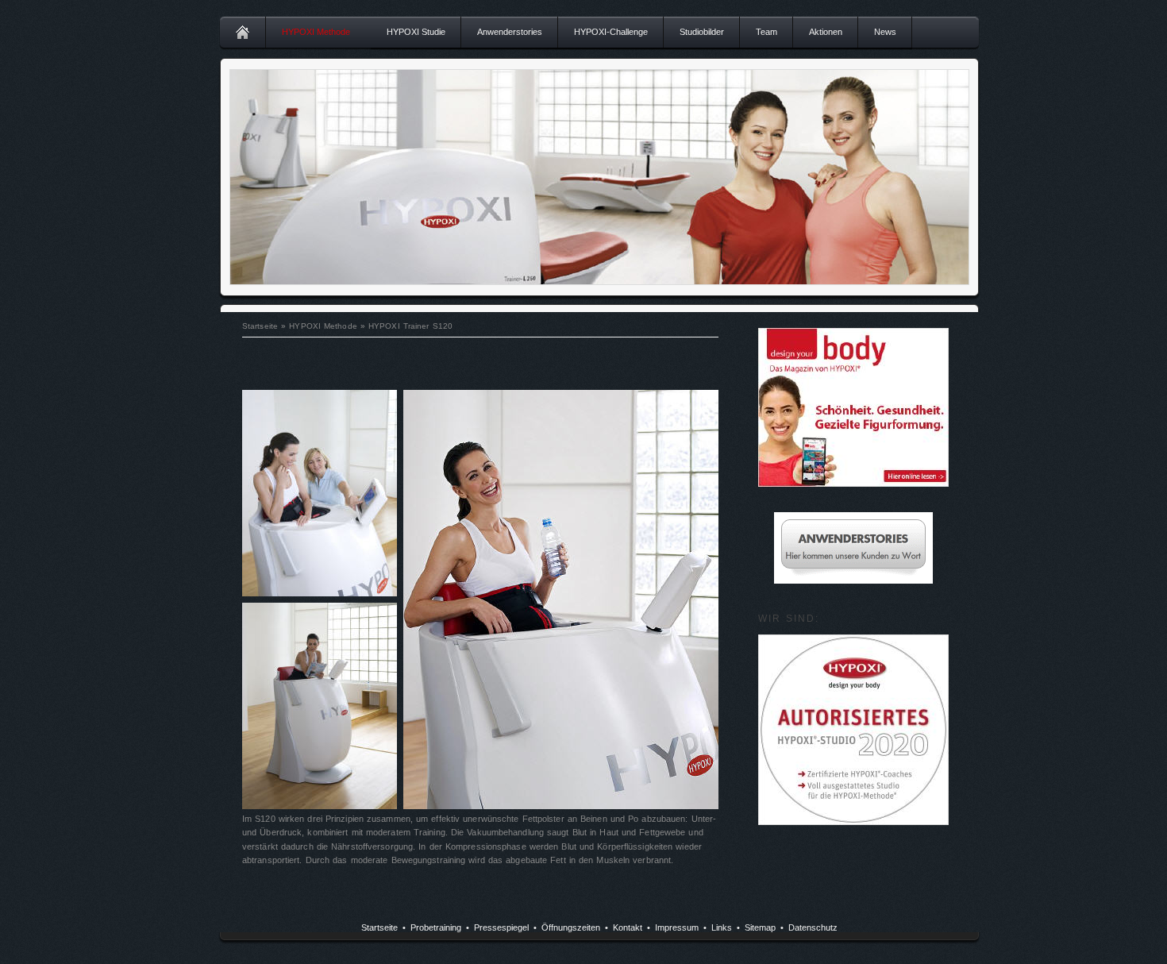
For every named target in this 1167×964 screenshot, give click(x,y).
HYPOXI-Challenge (611, 32)
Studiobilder (702, 32)
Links (721, 927)
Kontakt (627, 927)
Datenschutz (813, 927)
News (885, 32)
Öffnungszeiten (570, 927)
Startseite (260, 326)
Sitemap (760, 927)
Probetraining (435, 927)
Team (766, 32)
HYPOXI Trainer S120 (410, 326)
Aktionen (825, 32)
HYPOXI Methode (316, 32)
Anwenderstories (509, 32)
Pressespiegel (501, 927)
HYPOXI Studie (416, 32)
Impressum (677, 927)
